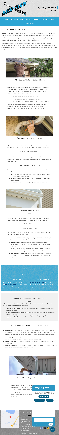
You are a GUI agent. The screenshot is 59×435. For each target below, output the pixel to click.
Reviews (36, 19)
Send (50, 424)
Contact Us (29, 23)
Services (14, 19)
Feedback (45, 19)
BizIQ (35, 424)
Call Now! (49, 400)
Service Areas (25, 19)
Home (6, 19)
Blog (52, 19)
